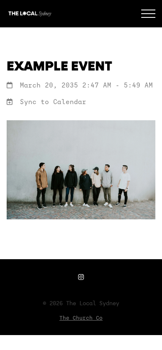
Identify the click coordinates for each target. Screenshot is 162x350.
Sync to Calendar (53, 101)
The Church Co (81, 317)
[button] (148, 14)
